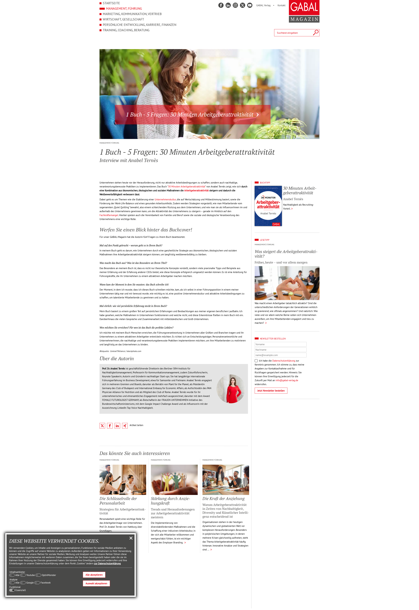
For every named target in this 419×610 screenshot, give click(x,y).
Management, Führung (124, 8)
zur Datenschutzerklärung (107, 563)
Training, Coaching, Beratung (126, 30)
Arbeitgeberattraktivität (196, 190)
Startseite (111, 3)
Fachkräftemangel (109, 215)
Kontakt (281, 5)
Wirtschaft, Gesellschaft (123, 19)
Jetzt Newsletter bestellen (271, 390)
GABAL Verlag (263, 5)
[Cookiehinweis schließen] (131, 538)
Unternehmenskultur (165, 199)
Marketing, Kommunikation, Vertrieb (132, 14)
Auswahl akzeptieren (96, 583)
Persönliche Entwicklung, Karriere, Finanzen (139, 25)
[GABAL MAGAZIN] (304, 21)
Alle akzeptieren (94, 574)
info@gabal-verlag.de (287, 380)
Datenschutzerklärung (283, 360)
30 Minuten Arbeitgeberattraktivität (186, 186)
